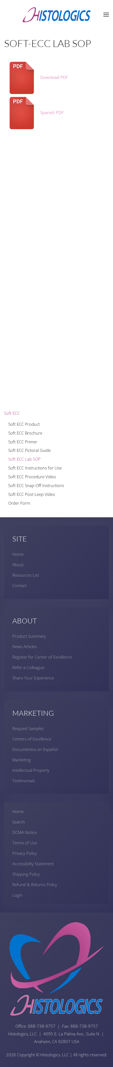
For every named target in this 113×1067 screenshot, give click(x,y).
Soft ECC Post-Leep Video (31, 494)
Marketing (21, 759)
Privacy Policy (24, 853)
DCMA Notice (24, 832)
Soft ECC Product (24, 424)
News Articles (24, 646)
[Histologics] (56, 14)
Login (17, 895)
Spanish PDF (51, 112)
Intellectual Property (30, 770)
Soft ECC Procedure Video (32, 476)
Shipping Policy (26, 874)
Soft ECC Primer (22, 441)
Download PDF (53, 77)
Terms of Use (24, 842)
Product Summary (29, 636)
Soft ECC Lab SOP (24, 459)
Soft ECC (12, 413)
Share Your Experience (33, 678)
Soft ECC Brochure (25, 433)
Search (18, 822)
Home (18, 554)
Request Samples (28, 728)
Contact (19, 585)
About (18, 564)
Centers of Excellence (31, 739)
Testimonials (23, 780)
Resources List (25, 575)
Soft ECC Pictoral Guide (29, 450)
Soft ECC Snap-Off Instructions (36, 485)
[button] (106, 14)
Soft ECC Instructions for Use (35, 468)
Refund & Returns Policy (34, 884)
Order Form (19, 503)
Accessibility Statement (33, 863)
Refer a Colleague (28, 667)
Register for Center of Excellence (42, 657)
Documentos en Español (35, 749)
